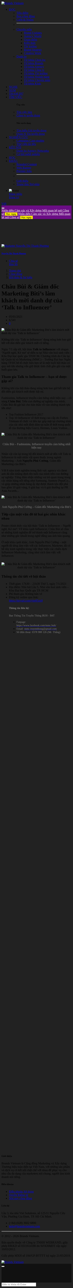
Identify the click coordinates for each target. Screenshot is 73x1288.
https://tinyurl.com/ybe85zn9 (26, 600)
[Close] (2, 208)
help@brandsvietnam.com (24, 1226)
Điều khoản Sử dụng (21, 1191)
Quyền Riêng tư (18, 1195)
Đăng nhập (15, 194)
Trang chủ (15, 270)
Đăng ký (14, 197)
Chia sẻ (13, 260)
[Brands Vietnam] (12, 3)
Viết (3, 203)
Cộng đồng (15, 274)
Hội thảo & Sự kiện (20, 277)
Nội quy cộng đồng (20, 1198)
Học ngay (11, 214)
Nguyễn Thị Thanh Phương (13, 253)
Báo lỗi (13, 264)
